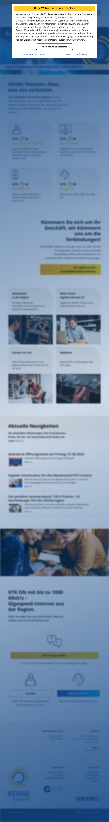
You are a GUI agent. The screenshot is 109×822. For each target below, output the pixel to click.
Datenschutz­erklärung (75, 54)
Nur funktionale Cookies (33, 54)
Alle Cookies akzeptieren (55, 46)
